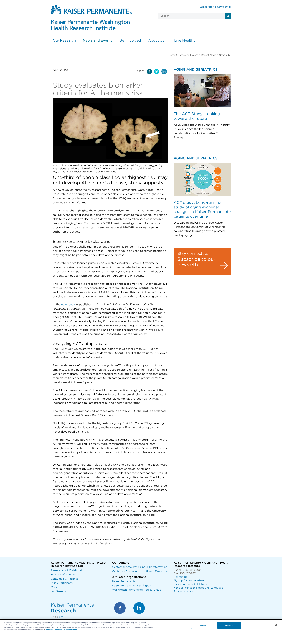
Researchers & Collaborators (68, 570)
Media (54, 587)
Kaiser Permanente (124, 581)
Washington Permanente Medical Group (136, 590)
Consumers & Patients (64, 579)
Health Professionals (63, 574)
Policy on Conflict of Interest (191, 584)
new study (68, 304)
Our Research (64, 40)
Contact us (180, 577)
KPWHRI (62, 617)
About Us (156, 40)
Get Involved (130, 40)
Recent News (208, 55)
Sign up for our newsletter (190, 580)
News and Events (97, 40)
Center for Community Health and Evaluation (140, 571)
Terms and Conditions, (53, 629)
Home (172, 55)
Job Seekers (58, 591)
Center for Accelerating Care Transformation (139, 567)
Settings (203, 625)
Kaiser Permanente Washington (131, 585)
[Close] (276, 625)
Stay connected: (192, 254)
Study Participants (62, 583)
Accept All (229, 625)
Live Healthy (184, 40)
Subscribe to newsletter (215, 7)
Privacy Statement (70, 629)
